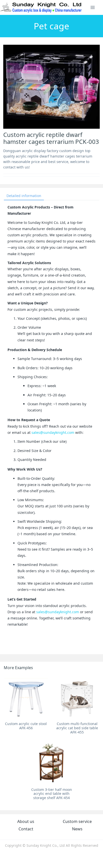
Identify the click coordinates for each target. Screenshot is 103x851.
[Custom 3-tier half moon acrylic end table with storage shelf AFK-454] (51, 763)
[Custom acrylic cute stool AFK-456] (26, 697)
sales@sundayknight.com (53, 432)
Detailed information (23, 195)
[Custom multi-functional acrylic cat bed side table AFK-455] (77, 697)
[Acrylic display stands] (41, 7)
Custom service (77, 821)
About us (25, 821)
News (77, 829)
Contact (25, 829)
